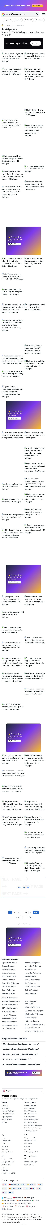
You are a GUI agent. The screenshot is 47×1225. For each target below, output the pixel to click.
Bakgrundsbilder (9, 1200)
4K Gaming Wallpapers (10, 1008)
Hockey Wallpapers (30, 1105)
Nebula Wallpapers (8, 993)
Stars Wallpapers (8, 966)
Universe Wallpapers (9, 973)
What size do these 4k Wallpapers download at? (21, 1044)
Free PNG (5, 1149)
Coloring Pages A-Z (31, 1152)
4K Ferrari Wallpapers (32, 1028)
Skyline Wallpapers (31, 990)
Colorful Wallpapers (9, 987)
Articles (4, 1122)
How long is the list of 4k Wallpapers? (17, 1059)
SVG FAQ (5, 1167)
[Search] (37, 14)
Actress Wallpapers (31, 1131)
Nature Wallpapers (8, 980)
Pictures (4, 1143)
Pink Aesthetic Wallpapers (33, 1125)
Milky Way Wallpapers (9, 976)
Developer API (29, 1164)
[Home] (2, 25)
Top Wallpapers (7, 1117)
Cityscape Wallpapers (32, 987)
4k (5, 1184)
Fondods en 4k (16, 1188)
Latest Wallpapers (8, 1114)
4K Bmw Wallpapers (32, 1021)
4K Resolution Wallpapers (11, 1001)
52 (26, 912)
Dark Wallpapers (29, 1108)
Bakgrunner (32, 1206)
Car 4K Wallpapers (8, 1029)
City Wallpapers (30, 983)
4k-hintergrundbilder (18, 1184)
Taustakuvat (8, 1209)
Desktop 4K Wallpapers (10, 1025)
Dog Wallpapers (30, 976)
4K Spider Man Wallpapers (34, 1011)
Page (17, 917)
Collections (5, 1108)
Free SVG (5, 1146)
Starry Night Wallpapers (10, 983)
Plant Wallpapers (30, 1111)
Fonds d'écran (8, 1206)
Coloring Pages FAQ (8, 1173)
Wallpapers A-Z (29, 1138)
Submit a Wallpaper (30, 1162)
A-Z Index (5, 1105)
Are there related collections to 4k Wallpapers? (21, 1049)
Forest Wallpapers (30, 1122)
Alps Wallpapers (30, 969)
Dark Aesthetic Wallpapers (33, 1128)
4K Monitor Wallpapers (10, 1005)
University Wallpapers (31, 1119)
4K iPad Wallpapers (31, 1017)
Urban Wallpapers (31, 993)
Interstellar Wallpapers (33, 973)
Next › (36, 912)
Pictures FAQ (6, 1164)
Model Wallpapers (30, 1114)
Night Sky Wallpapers (9, 963)
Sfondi (37, 1200)
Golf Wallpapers (29, 1117)
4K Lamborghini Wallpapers (34, 1024)
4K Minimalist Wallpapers (34, 1014)
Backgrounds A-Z (30, 1140)
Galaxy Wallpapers (8, 969)
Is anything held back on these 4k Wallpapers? (20, 1054)
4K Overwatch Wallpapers (34, 1031)
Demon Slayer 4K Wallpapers (31, 1002)
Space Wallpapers (8, 990)
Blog (25, 1159)
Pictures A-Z (28, 1143)
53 (30, 912)
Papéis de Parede (25, 1200)
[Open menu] (43, 14)
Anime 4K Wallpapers (9, 1022)
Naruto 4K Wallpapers (9, 1018)
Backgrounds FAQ (8, 1162)
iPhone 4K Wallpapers (9, 1015)
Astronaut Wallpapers (32, 963)
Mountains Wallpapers (33, 966)
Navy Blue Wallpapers (32, 980)
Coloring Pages (7, 1152)
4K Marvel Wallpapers (32, 1007)
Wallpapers (9, 25)
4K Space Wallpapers (9, 1011)
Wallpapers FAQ (7, 1159)
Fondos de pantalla (10, 1203)
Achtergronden (26, 1203)
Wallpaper (30, 1198)
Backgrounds (6, 1140)
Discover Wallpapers (8, 1111)
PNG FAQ (5, 1170)
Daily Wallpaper (7, 1119)
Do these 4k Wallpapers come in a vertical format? (22, 1064)
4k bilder (32, 1184)
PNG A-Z (27, 1149)
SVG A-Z (27, 1146)
